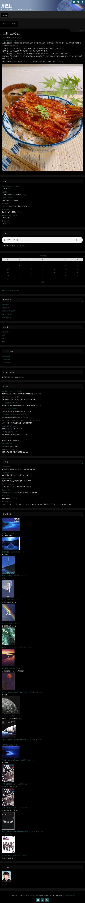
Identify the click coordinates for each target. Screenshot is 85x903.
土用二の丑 (11, 33)
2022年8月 (6, 362)
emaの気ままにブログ (9, 403)
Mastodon (5, 221)
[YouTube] (74, 2)
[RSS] (82, 2)
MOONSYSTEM (69, 895)
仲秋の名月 (6, 308)
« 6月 (42, 282)
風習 (3, 342)
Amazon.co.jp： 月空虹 (9, 215)
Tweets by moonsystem (10, 291)
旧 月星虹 (5, 203)
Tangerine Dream (8, 472)
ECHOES (14, 498)
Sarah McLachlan (8, 484)
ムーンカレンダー (8, 314)
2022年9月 (6, 359)
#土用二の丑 (16, 40)
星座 (3, 335)
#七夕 (10, 40)
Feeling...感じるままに (9, 449)
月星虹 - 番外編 (7, 198)
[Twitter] (78, 2)
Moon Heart (6, 209)
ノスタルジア (6, 438)
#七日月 (5, 40)
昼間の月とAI (6, 305)
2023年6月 (6, 356)
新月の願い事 (6, 317)
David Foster (6, 502)
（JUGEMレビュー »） (14, 533)
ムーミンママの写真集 (9, 409)
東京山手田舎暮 (7, 444)
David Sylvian (7, 490)
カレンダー (6, 332)
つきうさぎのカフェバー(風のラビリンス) (15, 414)
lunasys (5, 885)
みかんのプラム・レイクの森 (11, 391)
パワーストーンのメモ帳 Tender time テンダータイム (21, 420)
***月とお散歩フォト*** (10, 432)
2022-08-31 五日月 (8, 311)
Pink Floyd (5, 496)
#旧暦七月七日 (17, 38)
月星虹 (6, 6)
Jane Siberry (6, 467)
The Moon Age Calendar (10, 186)
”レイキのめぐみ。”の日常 (10, 397)
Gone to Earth (12, 493)
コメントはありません (77, 30)
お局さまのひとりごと (9, 426)
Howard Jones (7, 478)
